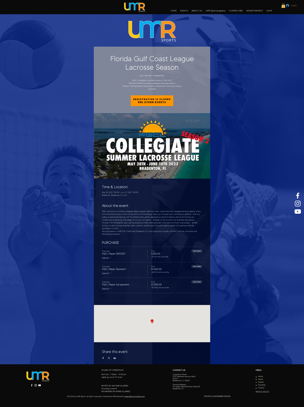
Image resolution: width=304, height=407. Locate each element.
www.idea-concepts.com (135, 396)
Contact (261, 388)
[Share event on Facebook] (103, 358)
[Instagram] (298, 203)
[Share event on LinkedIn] (115, 358)
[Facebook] (298, 196)
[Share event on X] (109, 358)
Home (260, 376)
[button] (215, 10)
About (260, 379)
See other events (152, 102)
